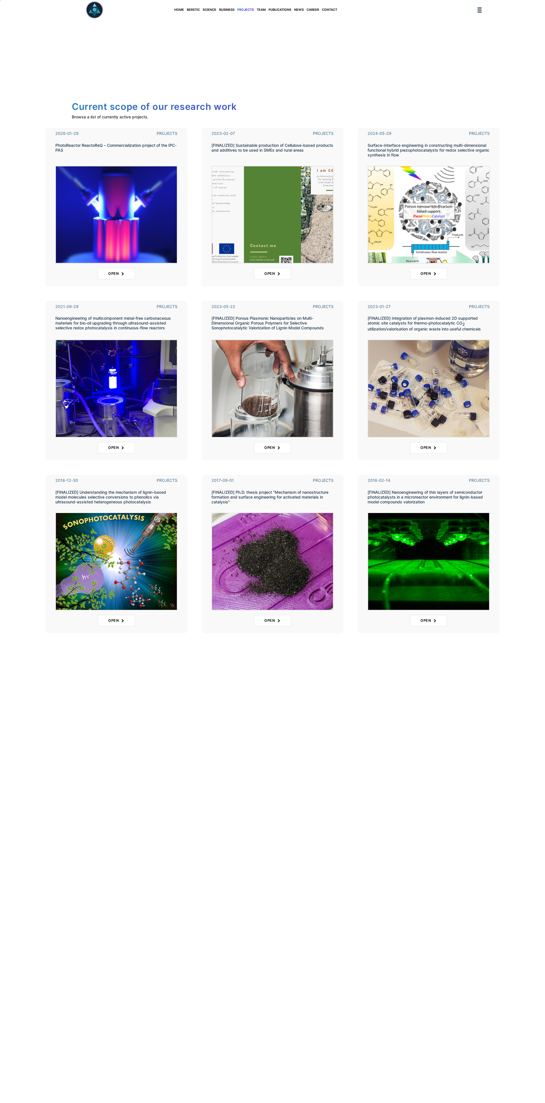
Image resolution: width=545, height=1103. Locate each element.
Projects (245, 10)
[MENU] (479, 10)
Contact (329, 10)
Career (313, 10)
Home (179, 10)
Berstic (193, 10)
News (299, 10)
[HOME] (94, 10)
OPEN (114, 273)
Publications (280, 10)
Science (209, 10)
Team (261, 10)
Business (226, 10)
